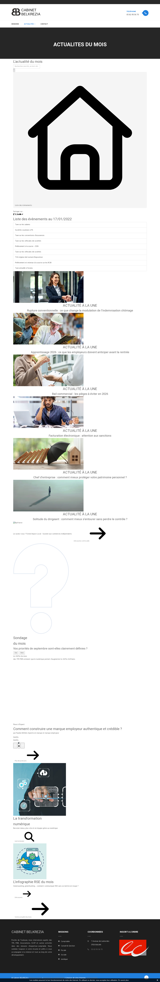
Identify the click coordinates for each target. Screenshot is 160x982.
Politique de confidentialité (53, 978)
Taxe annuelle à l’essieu (24, 268)
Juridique (64, 959)
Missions (15, 24)
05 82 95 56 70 (133, 15)
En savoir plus (123, 980)
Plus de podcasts (21, 761)
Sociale (63, 955)
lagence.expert (92, 978)
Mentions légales (35, 978)
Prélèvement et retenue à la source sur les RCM (33, 263)
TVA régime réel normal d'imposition (29, 257)
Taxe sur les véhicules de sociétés (28, 241)
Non (22, 653)
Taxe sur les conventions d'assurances (29, 235)
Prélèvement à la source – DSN (26, 246)
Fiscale (63, 950)
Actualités (29, 24)
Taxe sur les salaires (22, 224)
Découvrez (19, 897)
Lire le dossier (19, 841)
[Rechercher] (14, 70)
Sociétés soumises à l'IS (24, 230)
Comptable (65, 941)
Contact (44, 24)
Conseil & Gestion (68, 946)
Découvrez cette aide (82, 541)
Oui (16, 653)
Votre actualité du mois (23, 917)
